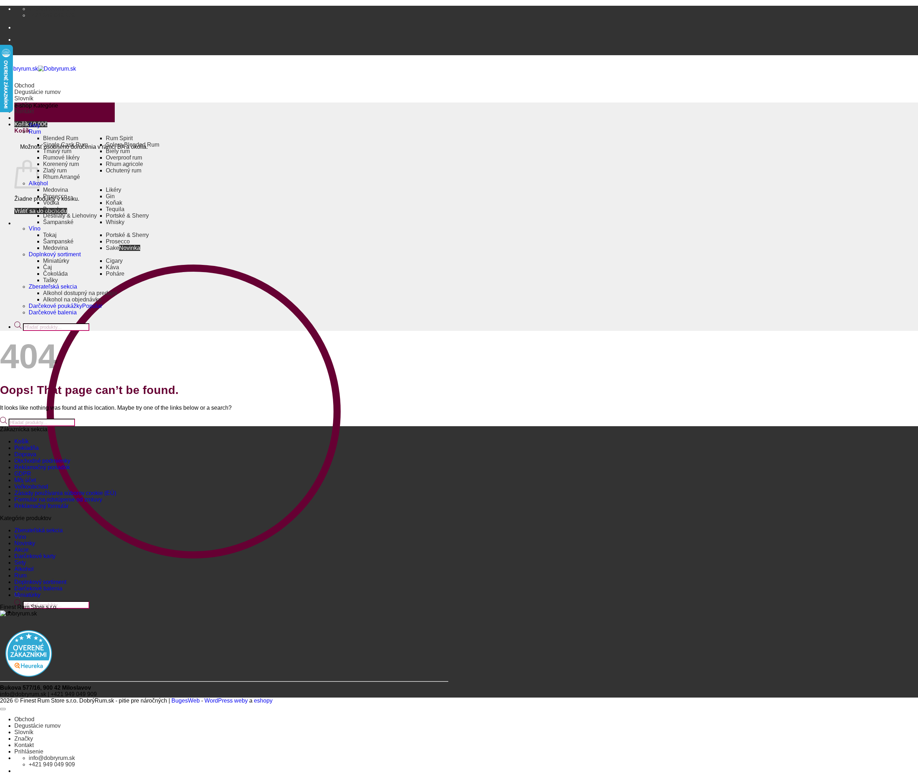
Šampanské (58, 222)
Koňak (114, 203)
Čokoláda (55, 274)
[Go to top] (3, 709)
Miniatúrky (56, 261)
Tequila (115, 209)
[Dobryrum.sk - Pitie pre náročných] (38, 69)
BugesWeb (185, 701)
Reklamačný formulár (41, 506)
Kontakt (24, 111)
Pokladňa (26, 448)
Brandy (52, 209)
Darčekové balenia (53, 312)
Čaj (47, 267)
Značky (23, 739)
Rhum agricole (124, 164)
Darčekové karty (35, 556)
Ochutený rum (123, 170)
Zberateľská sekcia (53, 287)
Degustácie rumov (37, 92)
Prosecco (55, 196)
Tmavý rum (57, 151)
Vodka (51, 203)
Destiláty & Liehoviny (70, 216)
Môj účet (25, 480)
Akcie (21, 550)
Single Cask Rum (65, 145)
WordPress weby (226, 701)
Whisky (115, 222)
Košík (21, 441)
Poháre (115, 274)
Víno (35, 228)
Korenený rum (61, 164)
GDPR (22, 474)
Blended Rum (60, 138)
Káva (112, 267)
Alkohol (24, 569)
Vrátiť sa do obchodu (40, 211)
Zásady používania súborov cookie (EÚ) (65, 493)
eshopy (263, 701)
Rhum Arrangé (61, 177)
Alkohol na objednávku (72, 299)
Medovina (55, 190)
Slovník (23, 98)
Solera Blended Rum (132, 145)
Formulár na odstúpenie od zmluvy (58, 499)
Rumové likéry (61, 157)
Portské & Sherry (127, 216)
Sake (112, 248)
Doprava (25, 454)
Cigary (114, 261)
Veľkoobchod (31, 487)
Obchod (24, 85)
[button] (64, 112)
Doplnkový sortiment (55, 254)
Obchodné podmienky (42, 461)
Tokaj (50, 235)
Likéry (113, 190)
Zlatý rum (55, 170)
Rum (35, 132)
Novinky (24, 543)
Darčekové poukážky (55, 306)
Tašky (50, 280)
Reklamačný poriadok (42, 467)
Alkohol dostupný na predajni (80, 293)
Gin (110, 196)
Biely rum (118, 151)
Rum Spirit (119, 138)
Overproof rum (124, 157)
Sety (34, 125)
